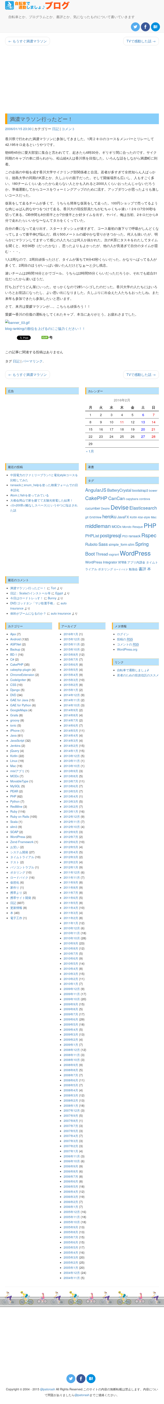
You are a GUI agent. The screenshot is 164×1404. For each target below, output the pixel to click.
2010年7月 (71, 953)
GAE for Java (19, 700)
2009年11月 (72, 994)
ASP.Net (15, 644)
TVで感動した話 (141, 41)
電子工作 (16, 918)
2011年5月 (71, 903)
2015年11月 (72, 644)
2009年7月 (71, 1014)
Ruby (13, 811)
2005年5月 (71, 1247)
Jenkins (15, 745)
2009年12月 (72, 989)
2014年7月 (71, 720)
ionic (13, 725)
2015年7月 (71, 659)
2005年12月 (72, 1212)
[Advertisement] (82, 79)
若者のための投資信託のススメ (138, 675)
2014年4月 (71, 735)
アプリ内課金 (136, 562)
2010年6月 (71, 958)
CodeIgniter (18, 680)
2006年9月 (71, 1166)
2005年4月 (71, 1252)
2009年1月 (71, 1044)
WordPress (135, 552)
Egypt (59, 593)
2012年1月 (71, 867)
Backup (15, 649)
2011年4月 (71, 907)
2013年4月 (71, 796)
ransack (135, 535)
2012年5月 (71, 847)
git (86, 517)
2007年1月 (71, 1151)
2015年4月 (71, 675)
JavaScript (17, 740)
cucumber (92, 508)
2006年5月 (71, 1186)
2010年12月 (72, 928)
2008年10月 (72, 1060)
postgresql (110, 535)
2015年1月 (71, 690)
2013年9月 (71, 771)
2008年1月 (71, 1105)
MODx (117, 526)
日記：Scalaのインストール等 (30, 593)
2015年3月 (71, 680)
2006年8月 (71, 1171)
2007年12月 (72, 1110)
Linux (14, 761)
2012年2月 (71, 862)
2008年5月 (71, 1085)
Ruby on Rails (19, 816)
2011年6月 (71, 897)
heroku (109, 516)
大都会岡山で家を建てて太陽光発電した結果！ (41, 500)
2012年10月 (72, 827)
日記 (55, 128)
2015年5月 (71, 669)
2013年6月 (71, 786)
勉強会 (133, 569)
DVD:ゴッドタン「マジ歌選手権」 (33, 603)
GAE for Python (20, 705)
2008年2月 (71, 1100)
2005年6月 (71, 1242)
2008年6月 (71, 1080)
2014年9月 (71, 710)
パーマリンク (32, 361)
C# (12, 659)
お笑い (14, 847)
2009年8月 (71, 1009)
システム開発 (19, 852)
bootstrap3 (140, 490)
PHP (150, 525)
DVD (13, 695)
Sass (103, 544)
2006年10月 (72, 1161)
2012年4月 (71, 852)
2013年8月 (71, 776)
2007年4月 (71, 1136)
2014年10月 (72, 705)
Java (13, 735)
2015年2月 (71, 685)
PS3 (125, 536)
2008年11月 (72, 1055)
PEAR (14, 791)
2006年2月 (71, 1202)
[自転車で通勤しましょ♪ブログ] (37, 5)
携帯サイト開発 (20, 897)
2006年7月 (71, 1176)
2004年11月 (72, 1278)
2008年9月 (71, 1065)
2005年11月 (72, 1217)
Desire (105, 508)
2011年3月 (71, 913)
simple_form (118, 544)
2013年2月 (71, 806)
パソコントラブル (22, 867)
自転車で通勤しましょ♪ (133, 670)
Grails (14, 715)
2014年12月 (72, 695)
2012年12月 (72, 816)
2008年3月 (71, 1095)
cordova (144, 499)
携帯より (16, 892)
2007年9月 (71, 1115)
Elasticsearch (143, 507)
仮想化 (14, 882)
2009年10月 (72, 999)
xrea (122, 562)
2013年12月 (72, 756)
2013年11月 (72, 761)
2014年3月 (71, 740)
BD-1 (13, 654)
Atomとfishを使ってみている (29, 495)
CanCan (116, 498)
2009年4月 (71, 1029)
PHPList (92, 535)
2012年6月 (71, 842)
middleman (98, 525)
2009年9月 (71, 1004)
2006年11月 (72, 1156)
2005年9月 (71, 1227)
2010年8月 (71, 948)
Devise (120, 507)
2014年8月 (71, 715)
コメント (68, 128)
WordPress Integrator (101, 562)
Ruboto (91, 544)
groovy (14, 720)
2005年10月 (72, 1222)
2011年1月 (71, 923)
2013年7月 (71, 781)
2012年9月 (71, 832)
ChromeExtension (22, 675)
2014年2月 (71, 745)
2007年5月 (71, 1131)
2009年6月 (71, 1019)
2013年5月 (71, 791)
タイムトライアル (22, 857)
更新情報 (16, 907)
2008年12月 (72, 1050)
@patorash (47, 1389)
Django (15, 690)
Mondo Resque (132, 527)
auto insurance (61, 613)
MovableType (19, 781)
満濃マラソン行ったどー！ (41, 118)
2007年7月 (71, 1126)
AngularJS (95, 490)
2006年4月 (71, 1191)
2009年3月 (71, 1034)
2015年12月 (72, 639)
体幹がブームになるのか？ (28, 613)
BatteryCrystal (119, 490)
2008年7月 (71, 1075)
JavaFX (123, 516)
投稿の (125, 639)
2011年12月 (72, 872)
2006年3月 (71, 1196)
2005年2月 (71, 1262)
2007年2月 (71, 1146)
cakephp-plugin (20, 669)
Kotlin (133, 517)
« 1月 (90, 451)
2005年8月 (71, 1232)
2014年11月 (72, 700)
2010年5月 (71, 963)
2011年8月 (71, 887)
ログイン (123, 634)
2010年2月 (71, 979)
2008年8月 (71, 1070)
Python (15, 801)
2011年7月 (71, 892)
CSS (13, 685)
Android (15, 639)
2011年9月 (71, 882)
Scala (14, 821)
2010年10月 (72, 938)
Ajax (13, 634)
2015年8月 (71, 654)
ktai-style (144, 517)
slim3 (13, 827)
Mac (154, 517)
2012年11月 (72, 821)
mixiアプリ (17, 771)
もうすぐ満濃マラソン (27, 41)
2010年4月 (71, 968)
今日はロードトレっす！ (26, 598)
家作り (14, 887)
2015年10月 (72, 649)
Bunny (52, 598)
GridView (95, 517)
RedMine (16, 806)
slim (131, 544)
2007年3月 (71, 1141)
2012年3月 (71, 857)
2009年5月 (71, 1024)
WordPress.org (127, 649)
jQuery (14, 751)
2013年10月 (72, 766)
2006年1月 (71, 1206)
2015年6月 (71, 664)
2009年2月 (71, 1039)
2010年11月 (72, 933)
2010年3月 (71, 973)
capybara (132, 499)
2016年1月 (71, 634)
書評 (142, 568)
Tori (53, 588)
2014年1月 (71, 751)
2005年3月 (71, 1257)
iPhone (15, 730)
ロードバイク (121, 569)
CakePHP (96, 498)
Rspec (148, 535)
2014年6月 (71, 725)
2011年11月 (72, 877)
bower (153, 490)
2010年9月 (71, 943)
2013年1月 (71, 811)
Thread (102, 554)
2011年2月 (71, 918)
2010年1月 (71, 984)
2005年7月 (71, 1237)
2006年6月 (71, 1181)
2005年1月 (71, 1267)
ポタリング (105, 569)
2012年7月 (71, 837)
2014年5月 (71, 730)
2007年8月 (71, 1120)
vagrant (114, 554)
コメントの (128, 644)
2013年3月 (71, 801)
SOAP (14, 832)
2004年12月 (72, 1272)
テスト (14, 862)
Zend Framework (22, 842)
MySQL (15, 786)
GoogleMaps (19, 710)
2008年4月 (71, 1090)
